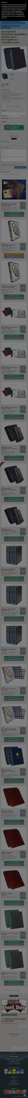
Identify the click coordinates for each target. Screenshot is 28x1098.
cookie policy (19, 11)
